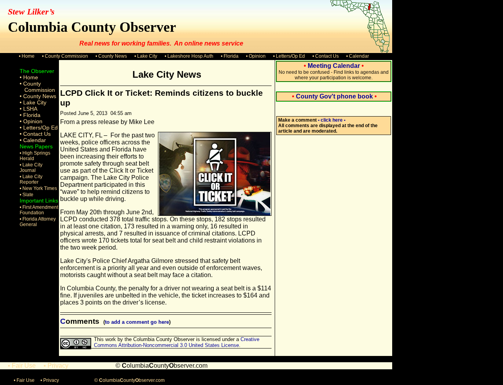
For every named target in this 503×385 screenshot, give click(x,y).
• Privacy (56, 365)
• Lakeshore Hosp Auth (189, 56)
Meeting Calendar (334, 65)
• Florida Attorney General (38, 221)
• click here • (331, 120)
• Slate (26, 194)
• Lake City (145, 56)
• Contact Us (325, 56)
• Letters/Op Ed (289, 56)
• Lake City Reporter (31, 179)
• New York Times (38, 188)
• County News (111, 56)
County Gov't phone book (334, 96)
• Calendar (357, 56)
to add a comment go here (137, 322)
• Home (27, 56)
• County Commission (65, 56)
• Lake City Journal (31, 167)
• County (30, 83)
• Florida (230, 56)
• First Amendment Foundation (39, 209)
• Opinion (256, 56)
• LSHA (28, 109)
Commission (39, 90)
